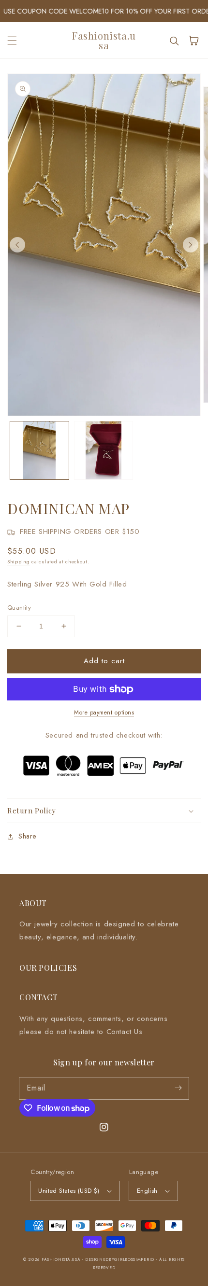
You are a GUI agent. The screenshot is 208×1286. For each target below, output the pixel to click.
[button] (12, 40)
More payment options (104, 712)
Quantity (19, 607)
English (147, 1190)
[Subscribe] (178, 1088)
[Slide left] (17, 244)
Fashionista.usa (61, 1259)
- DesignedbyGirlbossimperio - (120, 1259)
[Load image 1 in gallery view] (39, 450)
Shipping (18, 561)
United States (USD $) (68, 1190)
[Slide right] (190, 244)
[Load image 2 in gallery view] (104, 450)
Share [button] (27, 836)
